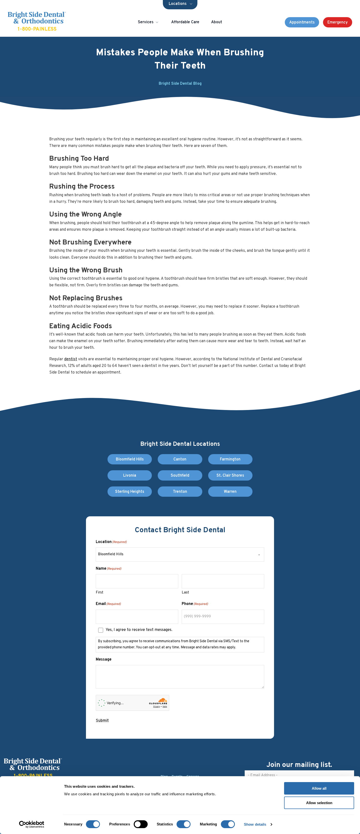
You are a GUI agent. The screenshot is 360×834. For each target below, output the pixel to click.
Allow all (319, 788)
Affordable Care (185, 22)
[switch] (141, 824)
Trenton (180, 491)
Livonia (129, 475)
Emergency (337, 22)
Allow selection (319, 803)
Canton (179, 459)
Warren (230, 491)
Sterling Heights (129, 491)
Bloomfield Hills (130, 459)
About (216, 22)
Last (185, 592)
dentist (70, 359)
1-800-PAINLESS (37, 29)
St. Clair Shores (230, 475)
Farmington (230, 459)
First (99, 592)
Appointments (302, 22)
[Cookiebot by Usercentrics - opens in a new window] (31, 824)
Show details (255, 824)
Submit (102, 721)
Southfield (180, 475)
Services (146, 22)
